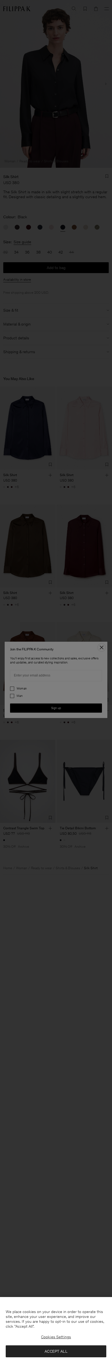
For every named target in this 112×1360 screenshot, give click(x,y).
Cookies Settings (56, 1336)
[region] (56, 1328)
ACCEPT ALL (56, 1351)
